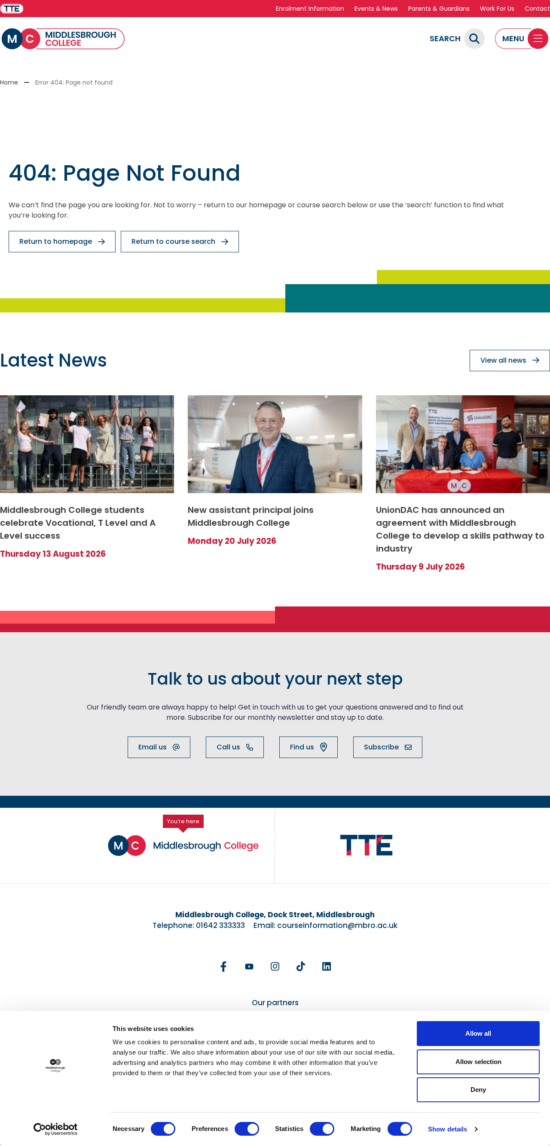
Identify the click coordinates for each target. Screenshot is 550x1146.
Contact (537, 8)
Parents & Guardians (439, 8)
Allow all (478, 1033)
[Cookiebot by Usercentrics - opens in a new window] (55, 1129)
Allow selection (478, 1061)
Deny (478, 1089)
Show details (447, 1129)
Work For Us (497, 8)
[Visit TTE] (12, 9)
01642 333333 (220, 925)
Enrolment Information (310, 8)
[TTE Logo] (366, 845)
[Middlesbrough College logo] (183, 845)
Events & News (376, 8)
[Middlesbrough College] (63, 39)
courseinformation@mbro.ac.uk (337, 925)
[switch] (247, 1129)
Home (9, 82)
